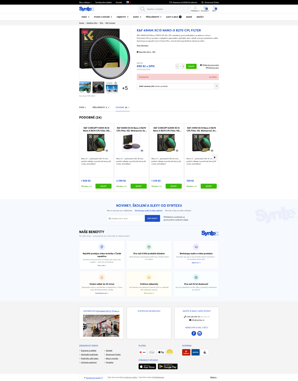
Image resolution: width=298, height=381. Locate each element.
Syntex (81, 23)
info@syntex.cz (198, 320)
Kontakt (119, 2)
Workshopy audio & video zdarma (148, 210)
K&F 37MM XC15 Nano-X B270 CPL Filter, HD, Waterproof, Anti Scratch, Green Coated (202, 129)
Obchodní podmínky (89, 354)
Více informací (142, 45)
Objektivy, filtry (91, 23)
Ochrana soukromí (89, 362)
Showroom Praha (113, 354)
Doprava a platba (88, 350)
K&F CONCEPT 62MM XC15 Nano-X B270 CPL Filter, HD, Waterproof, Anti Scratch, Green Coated (166, 129)
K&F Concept (110, 23)
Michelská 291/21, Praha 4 (107, 311)
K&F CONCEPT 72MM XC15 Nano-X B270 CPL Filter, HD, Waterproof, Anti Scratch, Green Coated (96, 129)
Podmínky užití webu (89, 358)
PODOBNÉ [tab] (121, 107)
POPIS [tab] (81, 107)
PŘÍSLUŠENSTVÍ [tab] (100, 107)
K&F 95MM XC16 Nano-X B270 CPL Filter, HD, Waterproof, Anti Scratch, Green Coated (131, 129)
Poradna (109, 362)
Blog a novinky (112, 358)
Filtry (101, 23)
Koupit (191, 66)
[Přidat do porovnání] (107, 150)
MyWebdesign (158, 377)
